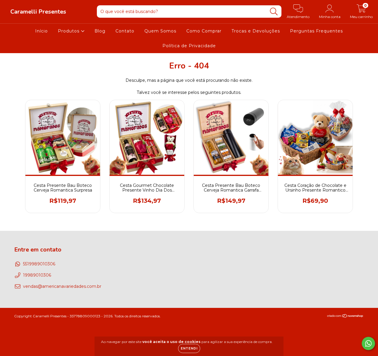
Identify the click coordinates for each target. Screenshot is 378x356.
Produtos (69, 31)
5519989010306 (39, 264)
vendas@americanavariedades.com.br (62, 286)
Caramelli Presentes (38, 12)
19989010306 (37, 275)
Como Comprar (203, 31)
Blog (99, 31)
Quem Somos (160, 31)
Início (41, 31)
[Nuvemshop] (345, 316)
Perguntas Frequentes (316, 31)
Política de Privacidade (189, 45)
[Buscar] (274, 12)
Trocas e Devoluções (256, 31)
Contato (124, 31)
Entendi (189, 348)
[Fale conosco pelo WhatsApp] (368, 343)
